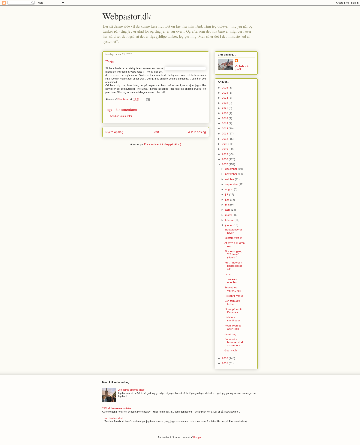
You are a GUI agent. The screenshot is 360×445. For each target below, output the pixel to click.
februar (230, 219)
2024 (225, 97)
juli (227, 194)
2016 (225, 118)
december (231, 168)
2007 (225, 164)
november (231, 173)
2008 (225, 159)
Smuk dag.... (231, 333)
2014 (225, 128)
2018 (225, 113)
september (232, 184)
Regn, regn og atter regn (233, 327)
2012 (225, 138)
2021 (225, 108)
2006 (225, 358)
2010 (225, 148)
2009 (225, 154)
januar (229, 225)
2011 (225, 143)
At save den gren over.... (234, 244)
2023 (225, 102)
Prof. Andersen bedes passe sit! (233, 265)
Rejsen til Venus (233, 295)
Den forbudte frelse (232, 302)
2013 (225, 133)
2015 (225, 123)
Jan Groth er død (113, 418)
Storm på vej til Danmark (233, 311)
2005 (225, 363)
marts (229, 214)
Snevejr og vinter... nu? (232, 289)
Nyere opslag (114, 132)
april (228, 209)
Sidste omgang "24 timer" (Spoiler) (233, 254)
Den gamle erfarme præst (131, 389)
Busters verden (233, 237)
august (229, 189)
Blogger (197, 437)
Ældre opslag (197, 132)
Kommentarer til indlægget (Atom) (162, 144)
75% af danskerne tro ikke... (117, 408)
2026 (225, 87)
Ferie (227, 273)
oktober (230, 179)
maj (227, 204)
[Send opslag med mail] (147, 99)
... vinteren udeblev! (230, 281)
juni (227, 199)
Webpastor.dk (126, 16)
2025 (225, 92)
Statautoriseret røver (233, 231)
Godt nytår (230, 350)
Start (156, 132)
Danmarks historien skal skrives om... (233, 342)
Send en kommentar (121, 116)
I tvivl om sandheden (232, 319)
